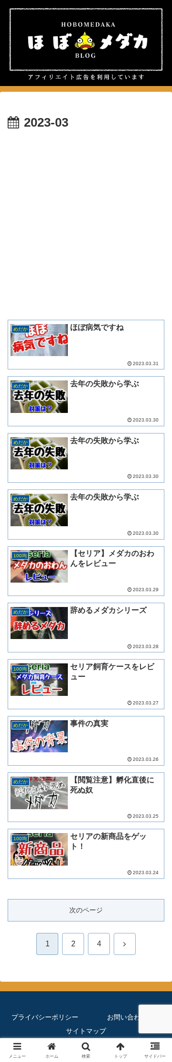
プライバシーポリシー (44, 1017)
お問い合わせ (127, 1017)
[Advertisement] (86, 224)
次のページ (86, 910)
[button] (153, 1043)
